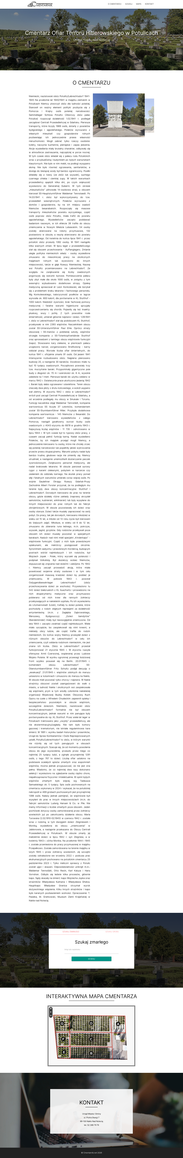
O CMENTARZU (114, 4)
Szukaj (91, 959)
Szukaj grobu (112, 932)
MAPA (138, 4)
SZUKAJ (128, 4)
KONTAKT (149, 4)
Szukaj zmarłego (70, 932)
